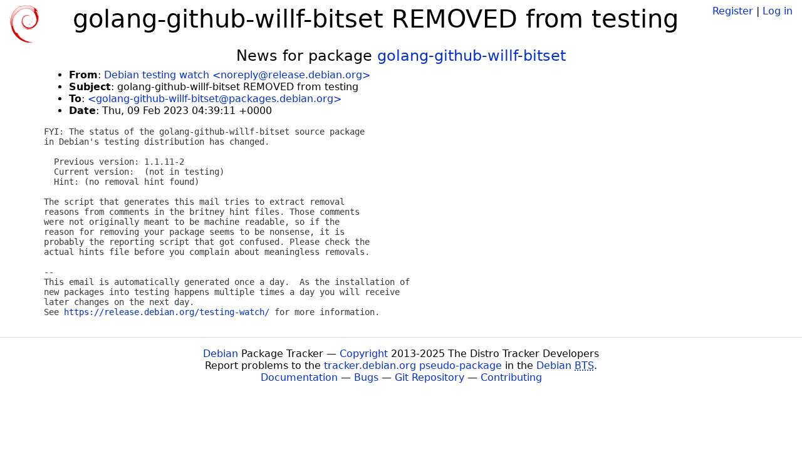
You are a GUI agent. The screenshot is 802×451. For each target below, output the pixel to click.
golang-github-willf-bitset (471, 56)
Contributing (511, 377)
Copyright (364, 354)
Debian (220, 354)
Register (732, 11)
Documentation (299, 377)
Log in (778, 11)
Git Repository (429, 377)
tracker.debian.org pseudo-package (413, 365)
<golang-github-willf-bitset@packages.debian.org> (214, 99)
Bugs (366, 377)
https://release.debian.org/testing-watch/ (166, 312)
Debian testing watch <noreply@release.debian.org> (237, 75)
